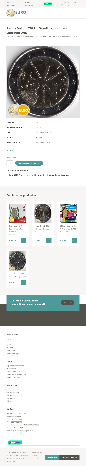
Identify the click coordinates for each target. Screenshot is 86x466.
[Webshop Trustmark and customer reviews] (50, 4)
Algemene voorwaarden (15, 366)
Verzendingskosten (13, 372)
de (75, 2)
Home (9, 37)
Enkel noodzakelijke (69, 458)
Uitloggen (10, 401)
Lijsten (9, 345)
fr (68, 2)
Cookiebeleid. (11, 461)
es (71, 2)
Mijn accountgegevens (15, 395)
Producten (18, 37)
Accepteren (52, 458)
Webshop (10, 342)
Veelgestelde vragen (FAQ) (16, 374)
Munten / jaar (30, 37)
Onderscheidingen (13, 354)
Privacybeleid (11, 369)
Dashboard (10, 389)
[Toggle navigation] (76, 13)
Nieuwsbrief (11, 351)
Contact (10, 348)
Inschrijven (68, 302)
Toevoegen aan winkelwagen (29, 163)
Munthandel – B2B (13, 377)
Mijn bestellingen (13, 392)
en (78, 4)
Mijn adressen (11, 398)
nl (65, 2)
